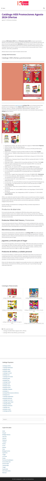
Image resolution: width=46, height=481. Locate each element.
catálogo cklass (6, 369)
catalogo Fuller (6, 384)
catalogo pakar (6, 378)
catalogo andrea (7, 365)
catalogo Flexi (6, 380)
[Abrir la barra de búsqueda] (44, 8)
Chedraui (4, 440)
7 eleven (4, 442)
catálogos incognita (7, 389)
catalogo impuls (7, 385)
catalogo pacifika (7, 411)
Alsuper (4, 433)
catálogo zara (6, 407)
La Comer (4, 456)
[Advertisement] (23, 31)
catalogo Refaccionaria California (11, 393)
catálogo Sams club (7, 400)
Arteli (3, 431)
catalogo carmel (7, 409)
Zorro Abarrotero (6, 471)
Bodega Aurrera (6, 451)
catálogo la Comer (7, 373)
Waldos (4, 447)
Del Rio (4, 443)
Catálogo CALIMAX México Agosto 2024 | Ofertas (14, 330)
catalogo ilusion (6, 387)
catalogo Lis (6, 391)
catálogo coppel (6, 371)
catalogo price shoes (8, 376)
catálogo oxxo (6, 374)
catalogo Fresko (7, 382)
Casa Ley (4, 436)
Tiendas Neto (5, 465)
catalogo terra (6, 394)
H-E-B (3, 445)
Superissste (5, 469)
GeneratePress (30, 479)
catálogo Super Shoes (8, 402)
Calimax (4, 438)
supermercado (18, 105)
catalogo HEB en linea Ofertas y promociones (14, 332)
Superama (4, 452)
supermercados (9, 329)
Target (4, 454)
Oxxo (3, 449)
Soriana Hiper (5, 463)
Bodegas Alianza (6, 434)
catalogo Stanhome (7, 398)
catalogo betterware (8, 367)
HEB (4, 329)
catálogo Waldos (7, 403)
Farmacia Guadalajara (7, 460)
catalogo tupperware (8, 396)
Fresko (4, 458)
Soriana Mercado (6, 461)
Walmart (4, 472)
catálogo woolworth (7, 405)
